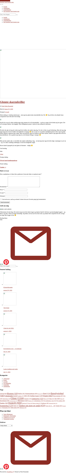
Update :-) (3, 167)
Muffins (30, 400)
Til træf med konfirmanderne (8, 160)
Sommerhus (6, 386)
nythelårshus (38, 400)
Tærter (59, 406)
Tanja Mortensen (8, 414)
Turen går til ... (50, 406)
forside (5, 6)
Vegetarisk (6, 407)
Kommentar (3, 186)
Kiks (62, 398)
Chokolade (11, 396)
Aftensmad (6, 378)
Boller (21, 393)
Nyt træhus (60, 400)
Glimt (1, 154)
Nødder (4, 403)
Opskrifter (6, 385)
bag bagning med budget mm (11, 11)
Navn (2, 189)
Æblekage (22, 407)
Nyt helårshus (7, 383)
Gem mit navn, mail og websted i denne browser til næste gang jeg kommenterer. (24, 199)
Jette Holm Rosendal (7, 106)
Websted (2, 196)
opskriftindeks (7, 10)
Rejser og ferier (37, 403)
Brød (46, 393)
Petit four (25, 403)
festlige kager (36, 396)
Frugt (48, 396)
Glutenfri (27, 398)
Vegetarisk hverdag (8, 419)
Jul (57, 398)
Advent (3, 393)
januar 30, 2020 (8, 109)
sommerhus (6, 8)
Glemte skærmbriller (12, 101)
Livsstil (7, 112)
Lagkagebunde (13, 400)
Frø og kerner (58, 396)
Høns (51, 398)
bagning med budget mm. (7, 2)
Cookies (21, 396)
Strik (16, 406)
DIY (27, 396)
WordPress (10, 472)
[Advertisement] (33, 36)
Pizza (30, 403)
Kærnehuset (4, 400)
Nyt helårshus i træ (49, 400)
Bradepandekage (31, 393)
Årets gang (15, 407)
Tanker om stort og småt (32, 405)
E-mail (2, 193)
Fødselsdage (6, 398)
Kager (5, 380)
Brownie (40, 393)
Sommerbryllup (53, 403)
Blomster (12, 393)
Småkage (45, 403)
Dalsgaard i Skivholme (9, 416)
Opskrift (15, 403)
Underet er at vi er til (9, 417)
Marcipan (23, 401)
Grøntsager (37, 398)
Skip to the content (5, 0)
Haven (46, 398)
